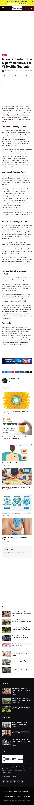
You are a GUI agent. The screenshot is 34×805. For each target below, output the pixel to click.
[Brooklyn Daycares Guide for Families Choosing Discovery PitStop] (17, 476)
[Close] (33, 1)
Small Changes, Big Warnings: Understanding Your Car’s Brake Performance (21, 741)
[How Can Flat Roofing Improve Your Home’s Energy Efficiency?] (6, 670)
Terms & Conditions (9, 796)
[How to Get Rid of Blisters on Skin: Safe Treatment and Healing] (17, 400)
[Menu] (3, 8)
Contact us (17, 791)
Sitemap (19, 796)
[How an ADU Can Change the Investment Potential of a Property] (6, 622)
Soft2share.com (11, 70)
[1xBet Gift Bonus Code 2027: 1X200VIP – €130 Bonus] (6, 725)
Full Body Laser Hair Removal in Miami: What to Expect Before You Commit (21, 653)
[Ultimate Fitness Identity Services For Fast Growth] (17, 502)
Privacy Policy (12, 794)
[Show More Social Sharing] (30, 75)
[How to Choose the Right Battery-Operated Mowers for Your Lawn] (6, 630)
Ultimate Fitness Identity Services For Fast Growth (16, 513)
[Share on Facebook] (4, 75)
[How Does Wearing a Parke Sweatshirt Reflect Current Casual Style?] (6, 614)
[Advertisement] (17, 31)
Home (5, 791)
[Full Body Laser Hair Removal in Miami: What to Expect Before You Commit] (6, 654)
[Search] (31, 8)
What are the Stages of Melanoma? (12, 463)
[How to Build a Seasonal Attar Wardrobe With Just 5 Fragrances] (6, 733)
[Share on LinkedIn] (20, 75)
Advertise (25, 791)
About (10, 791)
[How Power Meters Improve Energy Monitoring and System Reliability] (6, 662)
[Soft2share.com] (17, 8)
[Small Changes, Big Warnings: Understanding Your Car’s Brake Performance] (6, 742)
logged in (13, 552)
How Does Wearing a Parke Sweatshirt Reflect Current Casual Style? (21, 613)
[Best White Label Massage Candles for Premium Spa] (6, 646)
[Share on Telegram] (26, 75)
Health (4, 55)
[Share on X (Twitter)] (9, 75)
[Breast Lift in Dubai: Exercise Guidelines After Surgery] (17, 526)
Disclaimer (21, 794)
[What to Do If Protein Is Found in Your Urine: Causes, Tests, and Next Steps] (17, 426)
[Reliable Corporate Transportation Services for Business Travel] (6, 638)
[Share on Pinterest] (15, 75)
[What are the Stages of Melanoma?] (17, 452)
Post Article (27, 796)
